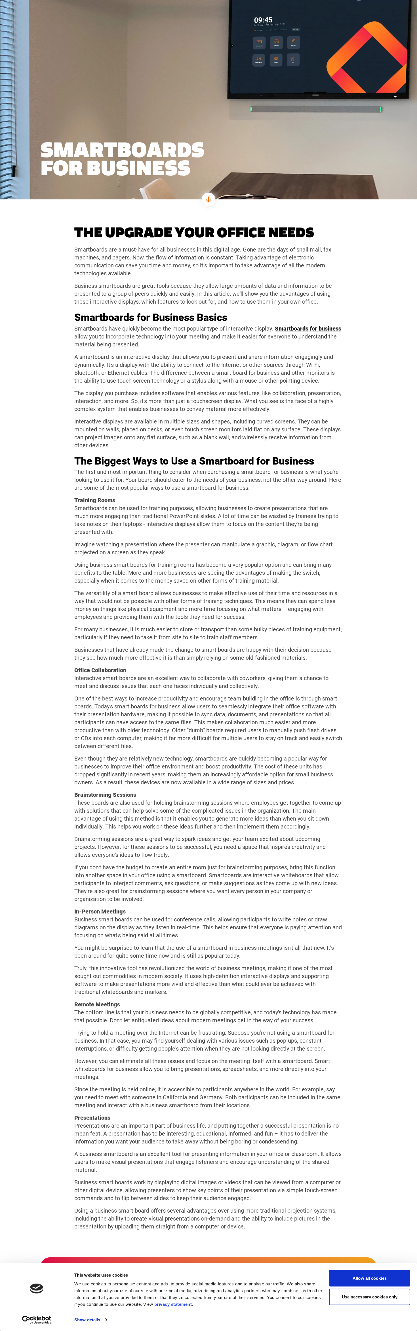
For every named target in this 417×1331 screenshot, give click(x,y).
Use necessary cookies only (370, 1296)
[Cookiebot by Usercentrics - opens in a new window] (37, 1320)
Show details (87, 1319)
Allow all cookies (370, 1278)
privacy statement (173, 1304)
